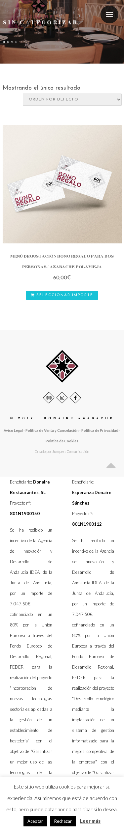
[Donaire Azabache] (62, 365)
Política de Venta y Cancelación (52, 430)
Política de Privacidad (99, 430)
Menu (109, 14)
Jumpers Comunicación (70, 451)
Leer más (90, 821)
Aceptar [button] (35, 821)
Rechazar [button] (63, 821)
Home (11, 41)
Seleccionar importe (64, 295)
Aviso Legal (13, 430)
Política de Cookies (62, 441)
